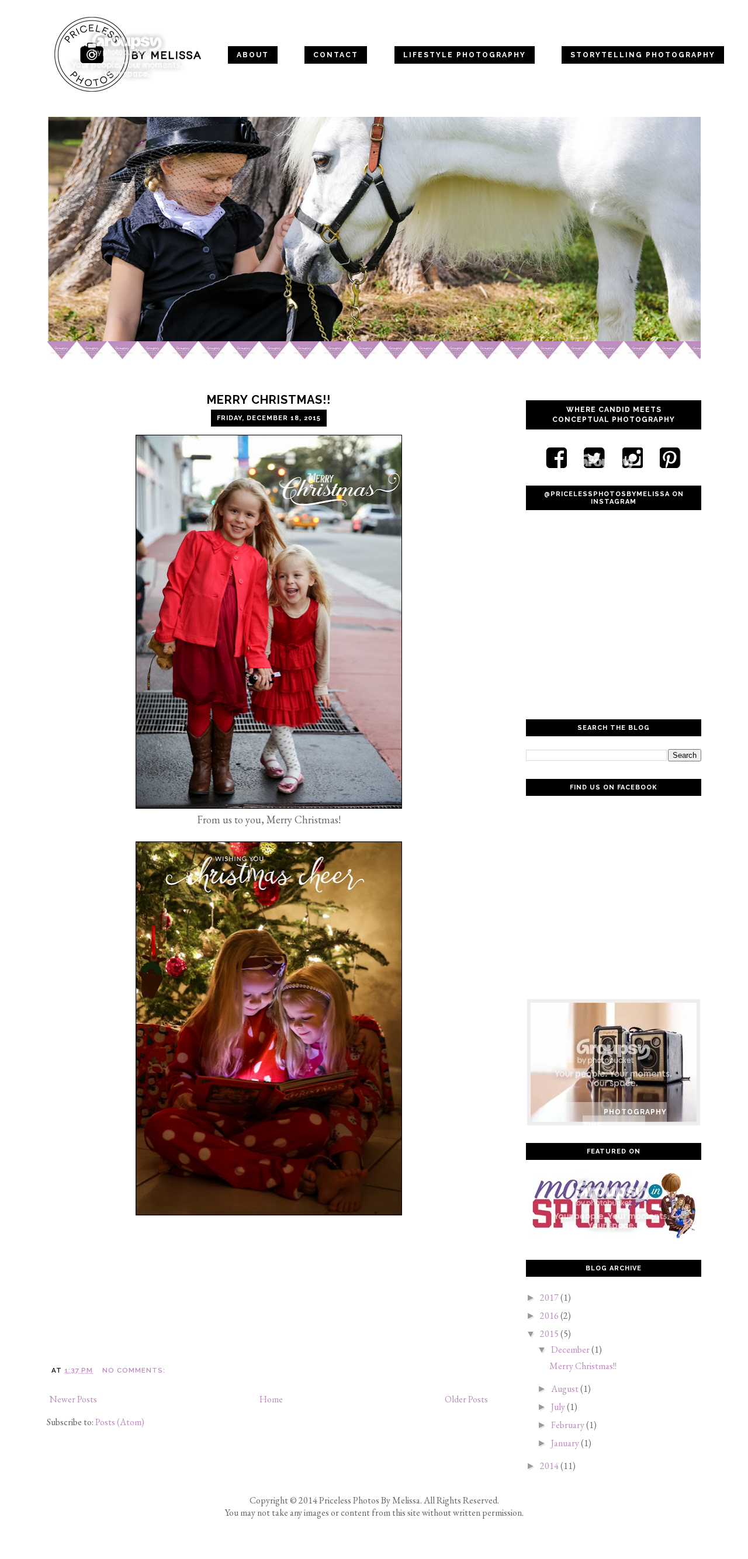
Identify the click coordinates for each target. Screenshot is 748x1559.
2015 (550, 1334)
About (253, 55)
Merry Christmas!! (269, 400)
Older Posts (466, 1399)
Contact (335, 55)
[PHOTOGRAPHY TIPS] (613, 1015)
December (571, 1349)
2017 (550, 1297)
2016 (550, 1315)
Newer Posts (73, 1399)
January (566, 1443)
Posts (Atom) (119, 1422)
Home (70, 23)
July (559, 1407)
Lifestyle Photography (464, 55)
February (568, 1425)
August (565, 1389)
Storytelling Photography (642, 55)
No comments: (133, 1370)
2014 (550, 1466)
